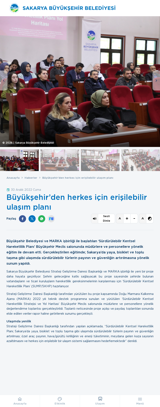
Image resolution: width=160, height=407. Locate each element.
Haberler (31, 177)
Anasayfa (13, 177)
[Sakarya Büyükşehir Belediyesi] (62, 8)
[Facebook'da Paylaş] (22, 218)
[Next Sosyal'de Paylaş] (51, 218)
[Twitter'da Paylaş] (32, 218)
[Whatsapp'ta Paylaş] (41, 218)
